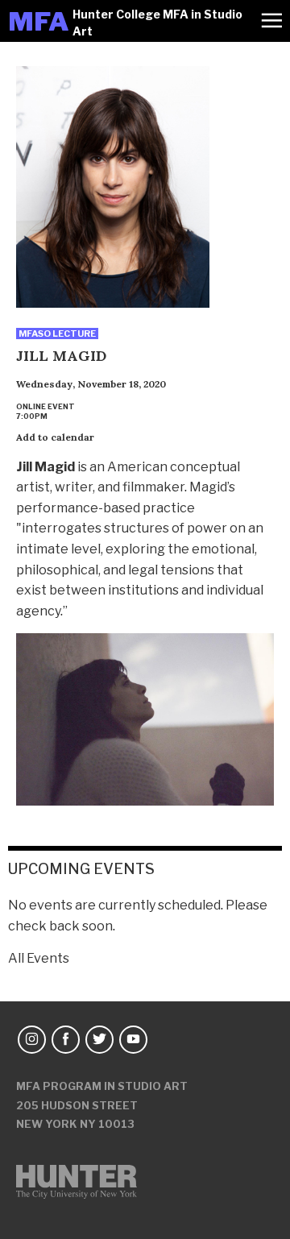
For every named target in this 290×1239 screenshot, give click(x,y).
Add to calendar (55, 437)
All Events (38, 958)
